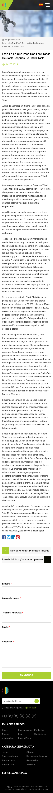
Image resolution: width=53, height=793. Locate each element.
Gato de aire (32, 760)
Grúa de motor (9, 760)
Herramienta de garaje (36, 756)
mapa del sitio (8, 738)
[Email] (36, 701)
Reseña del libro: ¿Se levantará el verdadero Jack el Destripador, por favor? (18, 559)
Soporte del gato (10, 756)
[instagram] (28, 716)
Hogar (8, 39)
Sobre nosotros (25, 730)
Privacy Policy (24, 738)
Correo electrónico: (11, 598)
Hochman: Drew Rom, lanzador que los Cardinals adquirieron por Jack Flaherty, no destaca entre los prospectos (34, 551)
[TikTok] (34, 716)
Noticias (6, 734)
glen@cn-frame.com (40, 789)
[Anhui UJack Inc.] (4, 5)
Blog (20, 734)
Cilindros (30, 752)
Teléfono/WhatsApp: (12, 612)
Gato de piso (8, 764)
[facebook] (4, 716)
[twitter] (16, 716)
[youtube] (22, 716)
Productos (39, 730)
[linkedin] (10, 716)
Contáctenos (40, 734)
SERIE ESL (31, 764)
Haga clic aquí (29, 708)
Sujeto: (6, 627)
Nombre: (7, 584)
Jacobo (5, 752)
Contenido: (8, 641)
